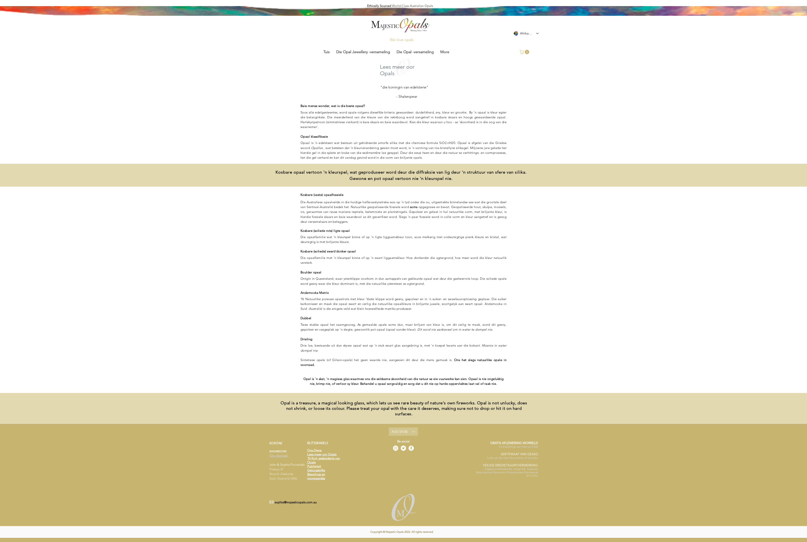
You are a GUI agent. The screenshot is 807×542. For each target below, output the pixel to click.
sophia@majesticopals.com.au (296, 502)
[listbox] (403, 431)
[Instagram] (395, 448)
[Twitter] (403, 448)
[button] (525, 52)
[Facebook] (411, 448)
